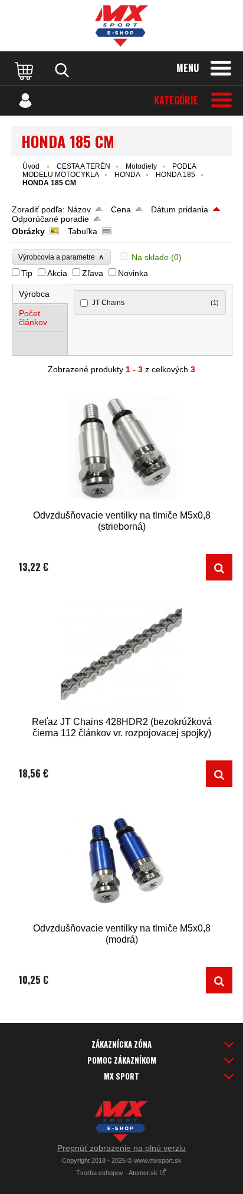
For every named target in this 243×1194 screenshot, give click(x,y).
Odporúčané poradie (50, 219)
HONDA (127, 174)
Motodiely (141, 166)
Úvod (31, 166)
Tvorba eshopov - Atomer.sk (117, 1172)
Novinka (133, 273)
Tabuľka (82, 231)
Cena (121, 209)
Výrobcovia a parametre (61, 256)
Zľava (92, 273)
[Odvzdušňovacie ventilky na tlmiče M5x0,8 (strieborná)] (121, 447)
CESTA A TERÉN (83, 166)
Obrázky (28, 231)
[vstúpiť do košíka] (25, 70)
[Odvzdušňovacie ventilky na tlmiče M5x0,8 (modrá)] (121, 860)
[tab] (40, 294)
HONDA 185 (175, 174)
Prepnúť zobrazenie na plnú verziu (121, 1148)
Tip (26, 273)
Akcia (57, 273)
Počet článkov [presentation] (33, 318)
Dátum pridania (179, 209)
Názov (79, 209)
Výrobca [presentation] (34, 293)
